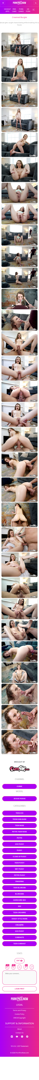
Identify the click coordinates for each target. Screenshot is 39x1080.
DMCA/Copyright (19, 1018)
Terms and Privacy (19, 1010)
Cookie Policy (19, 1014)
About (19, 1029)
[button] (26, 967)
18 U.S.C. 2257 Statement (19, 1046)
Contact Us (19, 1033)
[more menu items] (3, 3)
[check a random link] (33, 9)
